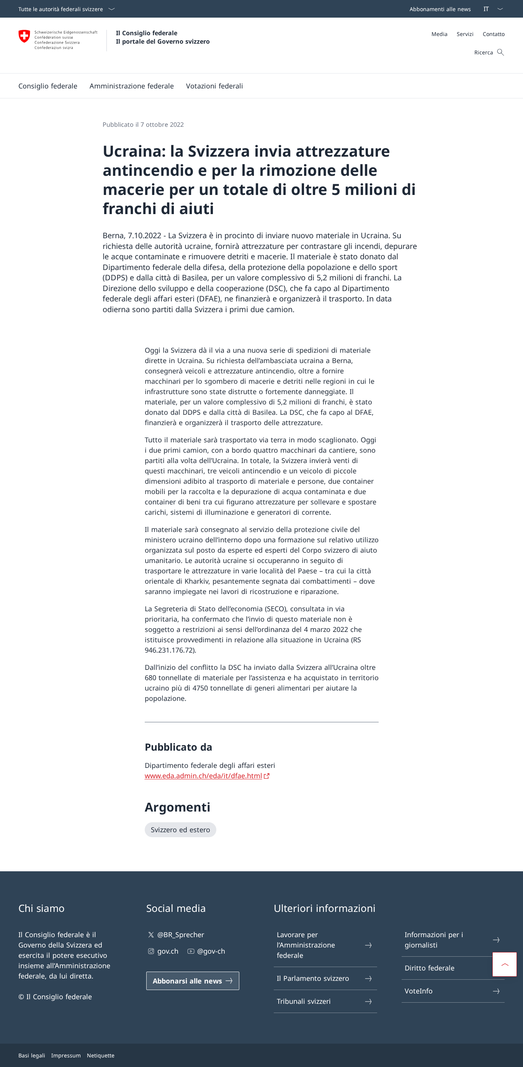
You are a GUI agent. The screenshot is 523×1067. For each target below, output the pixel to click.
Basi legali (31, 1055)
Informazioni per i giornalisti (434, 939)
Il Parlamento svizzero (313, 978)
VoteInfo (419, 990)
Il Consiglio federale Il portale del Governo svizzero (163, 37)
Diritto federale (429, 967)
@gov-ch (211, 951)
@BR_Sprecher (180, 934)
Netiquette (100, 1055)
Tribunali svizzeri (304, 1001)
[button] (47, 86)
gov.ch (167, 951)
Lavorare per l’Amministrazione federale (306, 945)
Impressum (66, 1055)
